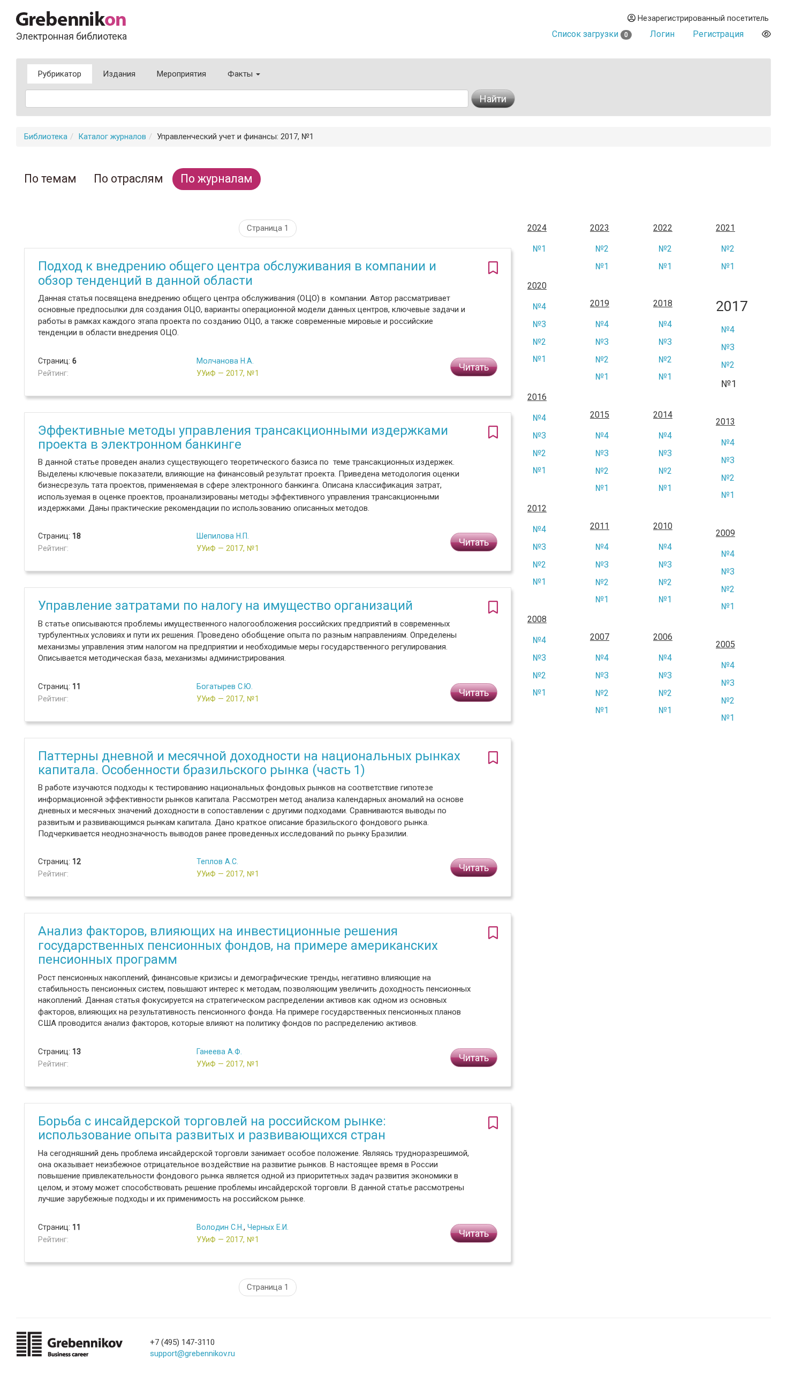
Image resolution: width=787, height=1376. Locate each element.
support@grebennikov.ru (192, 1353)
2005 (725, 644)
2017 (732, 306)
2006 (662, 637)
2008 (537, 619)
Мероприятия (181, 74)
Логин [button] (662, 34)
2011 (599, 526)
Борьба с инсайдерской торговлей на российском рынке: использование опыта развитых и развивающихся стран (212, 1128)
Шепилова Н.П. (222, 536)
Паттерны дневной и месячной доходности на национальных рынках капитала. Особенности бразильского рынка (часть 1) (249, 763)
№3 (539, 324)
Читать (474, 367)
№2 (602, 249)
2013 (725, 422)
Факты (241, 74)
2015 (599, 415)
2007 (599, 637)
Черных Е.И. (268, 1227)
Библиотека (45, 136)
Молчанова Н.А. (225, 361)
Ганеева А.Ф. (219, 1051)
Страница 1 (268, 228)
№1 (539, 249)
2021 (725, 228)
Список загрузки (590, 34)
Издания (119, 74)
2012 (537, 508)
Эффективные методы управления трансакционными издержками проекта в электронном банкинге (243, 437)
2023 (599, 228)
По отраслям (128, 178)
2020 (537, 286)
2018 (662, 303)
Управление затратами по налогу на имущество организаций (225, 605)
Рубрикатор (59, 74)
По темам (50, 178)
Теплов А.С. (217, 861)
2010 (662, 526)
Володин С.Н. (220, 1227)
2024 (537, 228)
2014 (662, 415)
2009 (725, 533)
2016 (537, 397)
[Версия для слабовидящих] (766, 34)
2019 (599, 303)
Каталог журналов (112, 136)
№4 (539, 306)
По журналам (216, 178)
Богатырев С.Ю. (224, 686)
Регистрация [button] (718, 34)
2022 (662, 228)
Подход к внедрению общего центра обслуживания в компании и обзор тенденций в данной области (237, 273)
